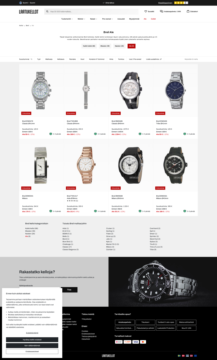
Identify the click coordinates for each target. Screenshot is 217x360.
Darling (109, 231)
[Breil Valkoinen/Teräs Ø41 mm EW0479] (41, 90)
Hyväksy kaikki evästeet (32, 340)
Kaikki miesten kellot (69, 324)
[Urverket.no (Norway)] (191, 356)
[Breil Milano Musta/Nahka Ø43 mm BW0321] (175, 165)
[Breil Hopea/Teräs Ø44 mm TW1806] (86, 90)
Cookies (85, 331)
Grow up (109, 236)
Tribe (152, 249)
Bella (65, 236)
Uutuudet (121, 19)
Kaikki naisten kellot (68, 322)
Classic (65, 247)
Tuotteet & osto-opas (166, 322)
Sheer (152, 234)
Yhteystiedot (86, 319)
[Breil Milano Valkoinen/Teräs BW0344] (41, 165)
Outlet (153, 19)
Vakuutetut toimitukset (124, 328)
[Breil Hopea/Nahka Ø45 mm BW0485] (131, 90)
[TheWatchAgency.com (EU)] (195, 356)
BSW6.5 (66, 234)
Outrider (109, 249)
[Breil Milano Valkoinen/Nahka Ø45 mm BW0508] (131, 165)
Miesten (28, 231)
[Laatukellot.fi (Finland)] (187, 356)
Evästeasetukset (32, 351)
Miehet (80, 19)
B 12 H (65, 231)
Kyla (108, 242)
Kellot (21, 25)
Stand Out (154, 239)
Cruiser (109, 228)
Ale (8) (131, 46)
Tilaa (69, 290)
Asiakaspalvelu (124, 322)
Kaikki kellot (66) (89, 46)
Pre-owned (106, 19)
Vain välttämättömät (32, 346)
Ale (145, 19)
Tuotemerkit (66, 19)
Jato (108, 239)
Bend (65, 239)
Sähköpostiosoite (26, 286)
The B (152, 244)
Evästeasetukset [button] (88, 334)
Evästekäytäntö (32, 333)
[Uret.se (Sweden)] (179, 356)
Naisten (28, 234)
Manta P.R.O (111, 244)
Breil (27, 25)
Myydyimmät (134, 19)
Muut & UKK (186, 328)
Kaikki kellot (29, 228)
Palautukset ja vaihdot (145, 328)
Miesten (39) (105, 46)
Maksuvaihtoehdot (186, 322)
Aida (64, 228)
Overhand (154, 228)
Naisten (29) (119, 46)
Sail (151, 231)
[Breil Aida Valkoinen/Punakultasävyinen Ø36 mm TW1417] (86, 165)
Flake (108, 234)
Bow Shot (66, 242)
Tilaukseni (145, 322)
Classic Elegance (69, 249)
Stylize (152, 242)
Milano (109, 247)
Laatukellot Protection (165, 328)
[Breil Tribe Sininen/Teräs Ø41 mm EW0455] (175, 90)
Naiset (92, 19)
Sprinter (153, 236)
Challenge (67, 244)
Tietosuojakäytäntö (89, 336)
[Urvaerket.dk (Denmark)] (183, 356)
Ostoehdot (86, 339)
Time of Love (155, 247)
